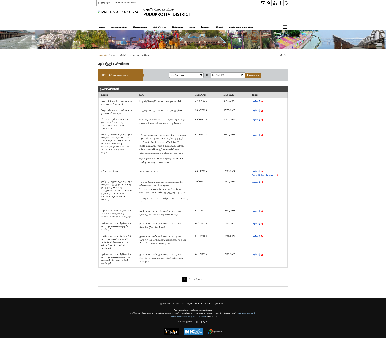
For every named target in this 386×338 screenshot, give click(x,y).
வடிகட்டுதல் (254, 75)
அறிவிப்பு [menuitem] (219, 27)
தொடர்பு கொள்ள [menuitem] (202, 303)
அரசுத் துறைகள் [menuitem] (140, 27)
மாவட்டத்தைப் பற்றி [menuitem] (119, 27)
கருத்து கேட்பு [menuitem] (220, 303)
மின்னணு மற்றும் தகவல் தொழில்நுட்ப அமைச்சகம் (188, 316)
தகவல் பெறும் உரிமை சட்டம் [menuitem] (241, 27)
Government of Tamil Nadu (124, 2)
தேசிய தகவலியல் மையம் (246, 313)
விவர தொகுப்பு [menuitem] (159, 27)
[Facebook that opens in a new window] (281, 55)
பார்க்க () (256, 101)
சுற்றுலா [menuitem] (192, 27)
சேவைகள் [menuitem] (205, 27)
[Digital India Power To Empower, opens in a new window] (215, 332)
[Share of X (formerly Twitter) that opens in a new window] (285, 55)
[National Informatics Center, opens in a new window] (193, 332)
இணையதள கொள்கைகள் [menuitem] (172, 303)
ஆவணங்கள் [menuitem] (177, 27)
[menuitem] (262, 3)
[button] (286, 27)
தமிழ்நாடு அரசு (104, 2)
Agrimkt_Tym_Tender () (264, 175)
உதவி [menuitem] (189, 303)
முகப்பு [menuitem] (102, 27)
